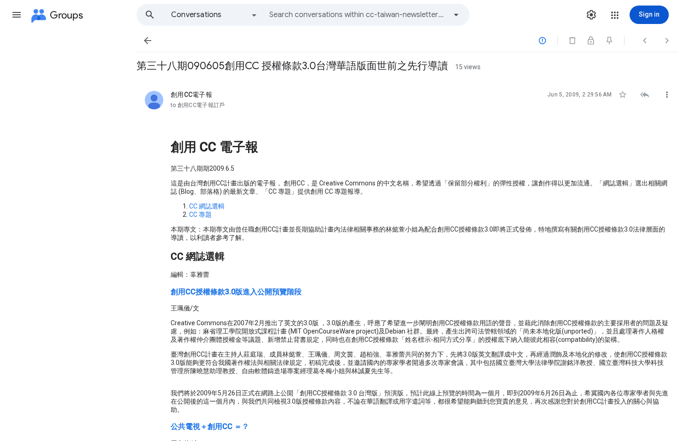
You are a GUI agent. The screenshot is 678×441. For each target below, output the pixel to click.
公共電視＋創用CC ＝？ (210, 426)
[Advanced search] (456, 14)
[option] (214, 14)
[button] (17, 15)
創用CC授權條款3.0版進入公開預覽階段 (236, 291)
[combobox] (358, 14)
